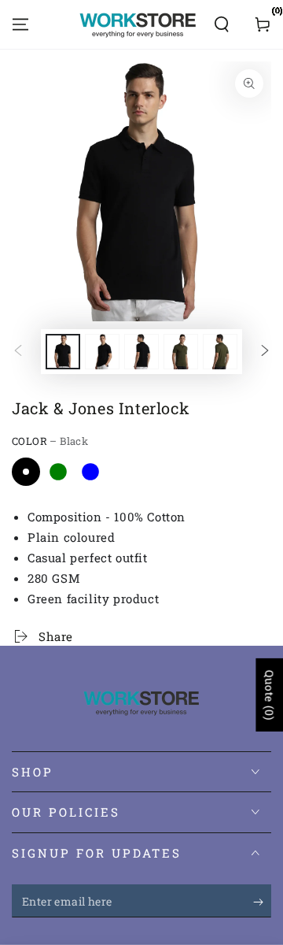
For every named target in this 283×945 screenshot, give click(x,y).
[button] (221, 24)
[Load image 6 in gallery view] (220, 351)
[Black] (26, 472)
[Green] (58, 472)
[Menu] (20, 24)
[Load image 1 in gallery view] (63, 351)
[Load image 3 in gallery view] (141, 351)
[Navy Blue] (90, 472)
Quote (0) (269, 695)
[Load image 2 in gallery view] (102, 351)
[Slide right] (265, 352)
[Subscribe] (262, 901)
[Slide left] (18, 352)
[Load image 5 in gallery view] (181, 351)
